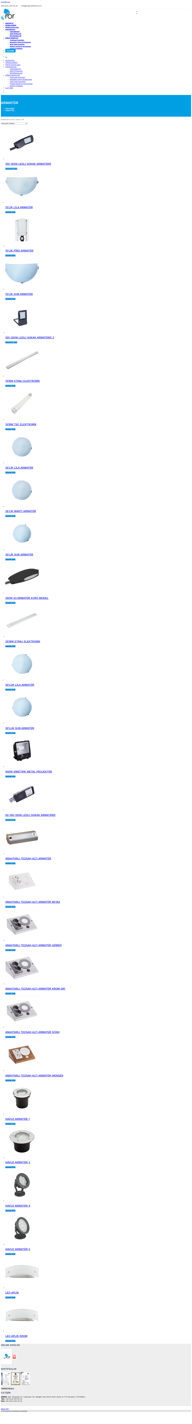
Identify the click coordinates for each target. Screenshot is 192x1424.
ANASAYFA (9, 23)
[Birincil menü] (6, 57)
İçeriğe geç (5, 2)
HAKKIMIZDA (10, 29)
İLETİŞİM (10, 51)
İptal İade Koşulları (17, 44)
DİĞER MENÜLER (11, 38)
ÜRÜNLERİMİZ (10, 25)
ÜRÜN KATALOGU (12, 27)
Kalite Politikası (16, 48)
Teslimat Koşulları (17, 40)
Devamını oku (11, 169)
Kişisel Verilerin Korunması (20, 46)
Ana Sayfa (9, 108)
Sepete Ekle (10, 212)
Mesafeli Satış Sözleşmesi (20, 42)
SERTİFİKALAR (15, 34)
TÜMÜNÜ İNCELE (7, 1388)
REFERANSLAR (15, 36)
